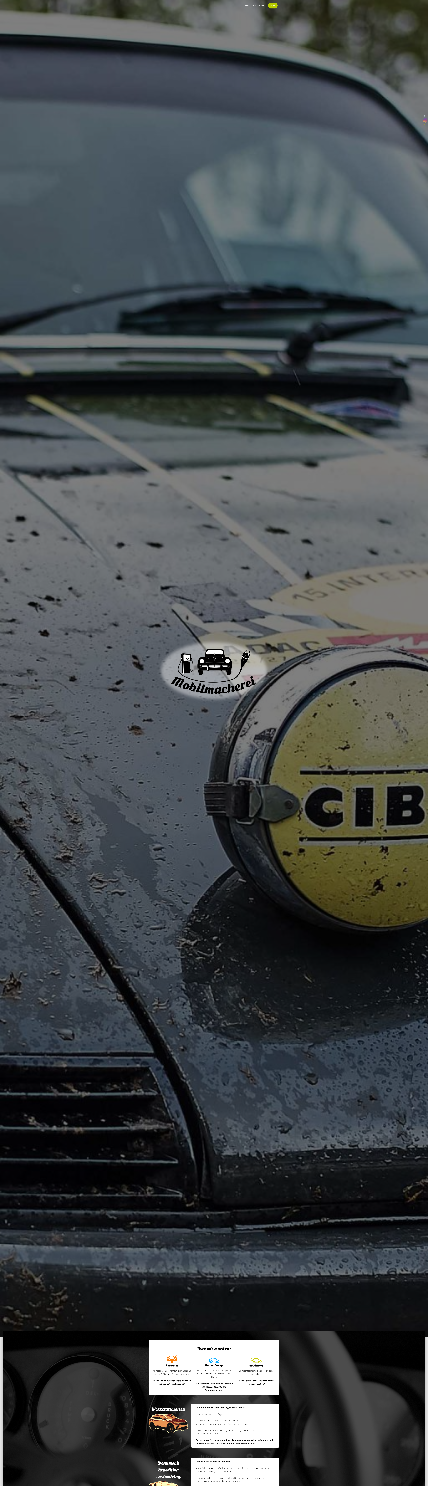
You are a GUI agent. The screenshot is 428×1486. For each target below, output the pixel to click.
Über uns (246, 5)
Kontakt (262, 5)
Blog (254, 5)
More (273, 5)
